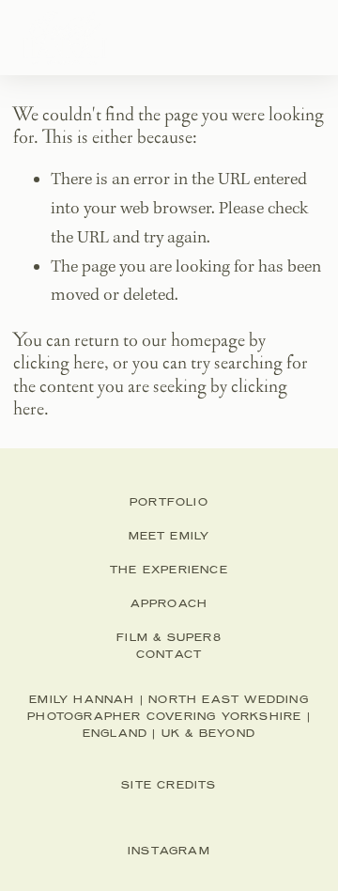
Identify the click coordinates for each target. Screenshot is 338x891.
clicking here (58, 363)
